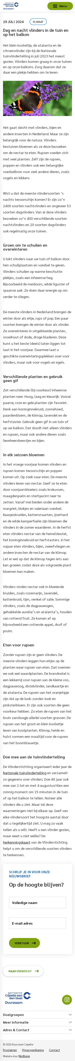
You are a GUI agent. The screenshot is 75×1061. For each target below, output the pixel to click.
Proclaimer (10, 1050)
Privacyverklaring (33, 1050)
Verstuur (22, 943)
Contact (54, 1050)
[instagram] (67, 1000)
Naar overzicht (20, 971)
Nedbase (24, 1056)
